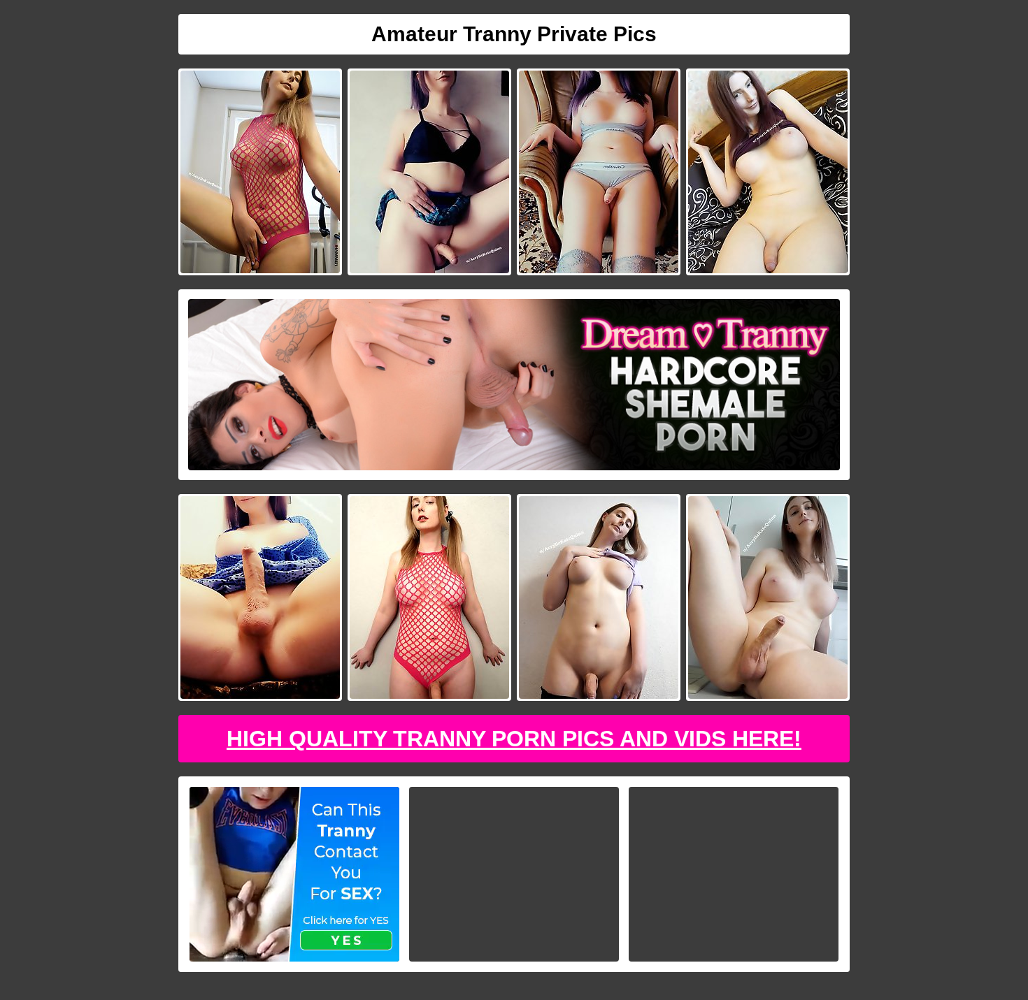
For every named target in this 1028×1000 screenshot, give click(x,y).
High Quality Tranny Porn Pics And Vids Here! (514, 738)
